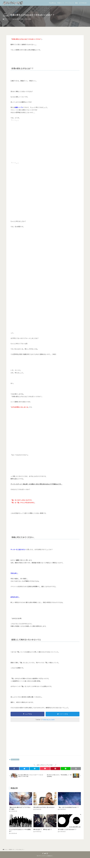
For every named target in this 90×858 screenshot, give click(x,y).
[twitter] (45, 853)
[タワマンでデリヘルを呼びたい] (13, 2)
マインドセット (8, 19)
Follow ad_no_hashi (48, 719)
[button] (14, 768)
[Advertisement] (45, 740)
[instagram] (47, 853)
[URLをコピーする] (76, 768)
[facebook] (43, 853)
